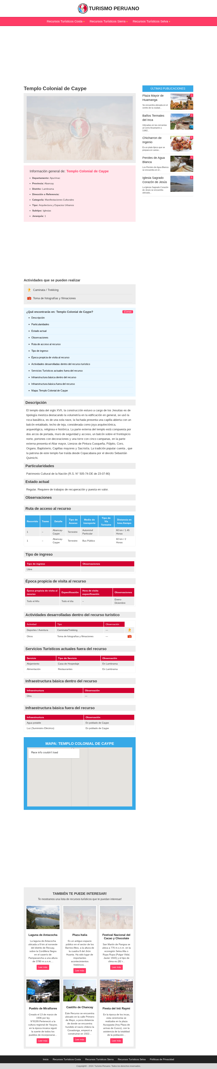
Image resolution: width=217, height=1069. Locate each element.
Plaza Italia (79, 935)
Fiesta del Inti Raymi (116, 1008)
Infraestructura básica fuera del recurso (53, 383)
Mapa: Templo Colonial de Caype (49, 390)
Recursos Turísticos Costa (64, 21)
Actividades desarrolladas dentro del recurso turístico (60, 364)
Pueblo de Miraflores (43, 1008)
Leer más (42, 967)
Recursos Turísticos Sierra (107, 21)
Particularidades (40, 324)
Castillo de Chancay (79, 1007)
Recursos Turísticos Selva (150, 21)
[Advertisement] (108, 50)
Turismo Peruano (114, 8)
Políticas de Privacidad (162, 1059)
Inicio (45, 1059)
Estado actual (38, 330)
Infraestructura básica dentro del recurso (53, 377)
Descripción (38, 317)
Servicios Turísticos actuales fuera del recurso (57, 370)
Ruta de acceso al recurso (46, 344)
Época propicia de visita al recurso (50, 357)
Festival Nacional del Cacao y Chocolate (116, 936)
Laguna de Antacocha (42, 935)
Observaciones (39, 337)
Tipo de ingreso (39, 350)
